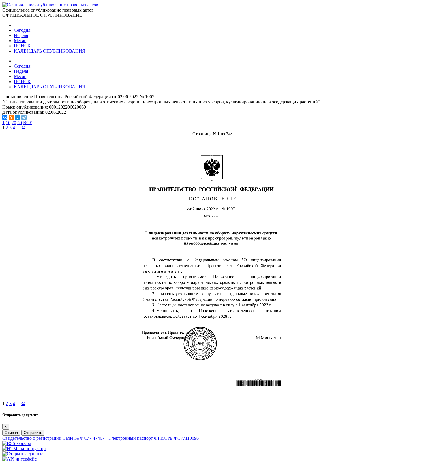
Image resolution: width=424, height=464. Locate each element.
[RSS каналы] (16, 443)
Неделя (21, 35)
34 (23, 127)
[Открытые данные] (22, 453)
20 (14, 122)
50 (19, 122)
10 (8, 122)
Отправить (33, 433)
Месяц (20, 40)
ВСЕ (27, 122)
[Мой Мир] (17, 117)
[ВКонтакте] (4, 117)
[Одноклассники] (11, 117)
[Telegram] (24, 117)
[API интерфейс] (19, 458)
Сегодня (22, 30)
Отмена (11, 433)
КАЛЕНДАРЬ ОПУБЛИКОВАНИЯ (49, 51)
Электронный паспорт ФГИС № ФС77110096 (153, 438)
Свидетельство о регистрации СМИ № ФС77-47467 (53, 438)
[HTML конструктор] (24, 448)
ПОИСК (22, 45)
